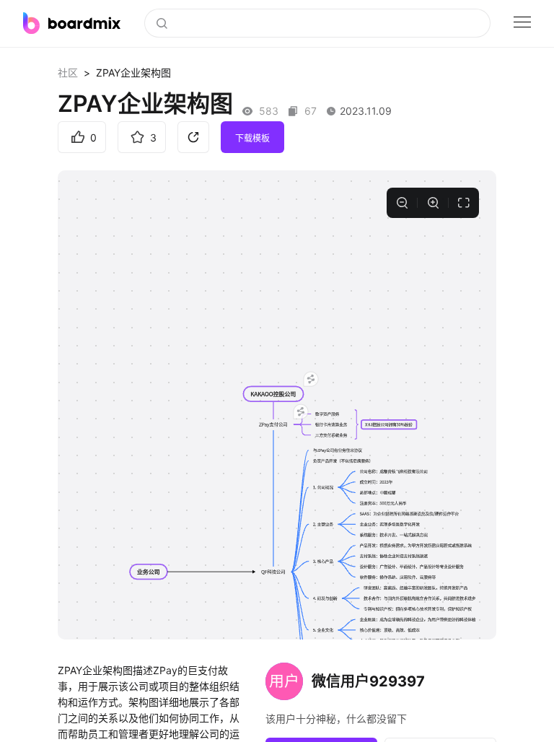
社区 (68, 72)
